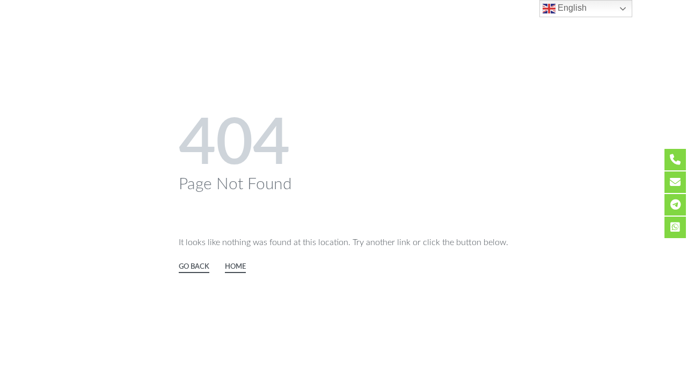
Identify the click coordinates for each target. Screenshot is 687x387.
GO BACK (194, 266)
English (571, 7)
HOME (235, 266)
